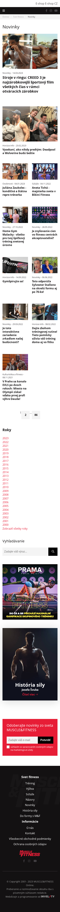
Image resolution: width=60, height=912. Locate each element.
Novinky (30, 805)
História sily (30, 810)
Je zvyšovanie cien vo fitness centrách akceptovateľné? (44, 234)
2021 (5, 446)
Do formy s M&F (30, 816)
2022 (5, 442)
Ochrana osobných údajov (30, 844)
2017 (5, 461)
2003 (5, 513)
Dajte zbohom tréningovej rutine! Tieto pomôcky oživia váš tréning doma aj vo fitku (44, 335)
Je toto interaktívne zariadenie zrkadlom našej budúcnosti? (12, 335)
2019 (5, 453)
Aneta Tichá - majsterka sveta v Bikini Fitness (44, 191)
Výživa (30, 789)
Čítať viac (29, 694)
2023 (5, 438)
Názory (30, 799)
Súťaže (30, 794)
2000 (5, 525)
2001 (5, 521)
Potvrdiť (45, 740)
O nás (30, 828)
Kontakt (30, 833)
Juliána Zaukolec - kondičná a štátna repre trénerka (14, 191)
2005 (5, 506)
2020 (5, 449)
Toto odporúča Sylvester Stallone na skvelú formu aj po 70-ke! (44, 286)
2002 (5, 517)
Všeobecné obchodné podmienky (30, 839)
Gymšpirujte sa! (13, 281)
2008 (5, 494)
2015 (5, 468)
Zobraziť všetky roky (15, 528)
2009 (5, 491)
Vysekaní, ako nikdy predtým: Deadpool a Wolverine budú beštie (28, 151)
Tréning (30, 783)
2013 (5, 476)
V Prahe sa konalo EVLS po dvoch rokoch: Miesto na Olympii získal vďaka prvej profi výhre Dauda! (14, 390)
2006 (5, 502)
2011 (5, 483)
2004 (5, 510)
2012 (5, 480)
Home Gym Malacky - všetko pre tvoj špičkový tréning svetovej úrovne (13, 238)
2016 (5, 464)
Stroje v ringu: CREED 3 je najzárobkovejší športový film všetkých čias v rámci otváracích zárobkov (28, 84)
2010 (5, 487)
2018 (5, 457)
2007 (5, 498)
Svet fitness (18, 16)
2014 (5, 472)
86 (36, 415)
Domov (5, 16)
